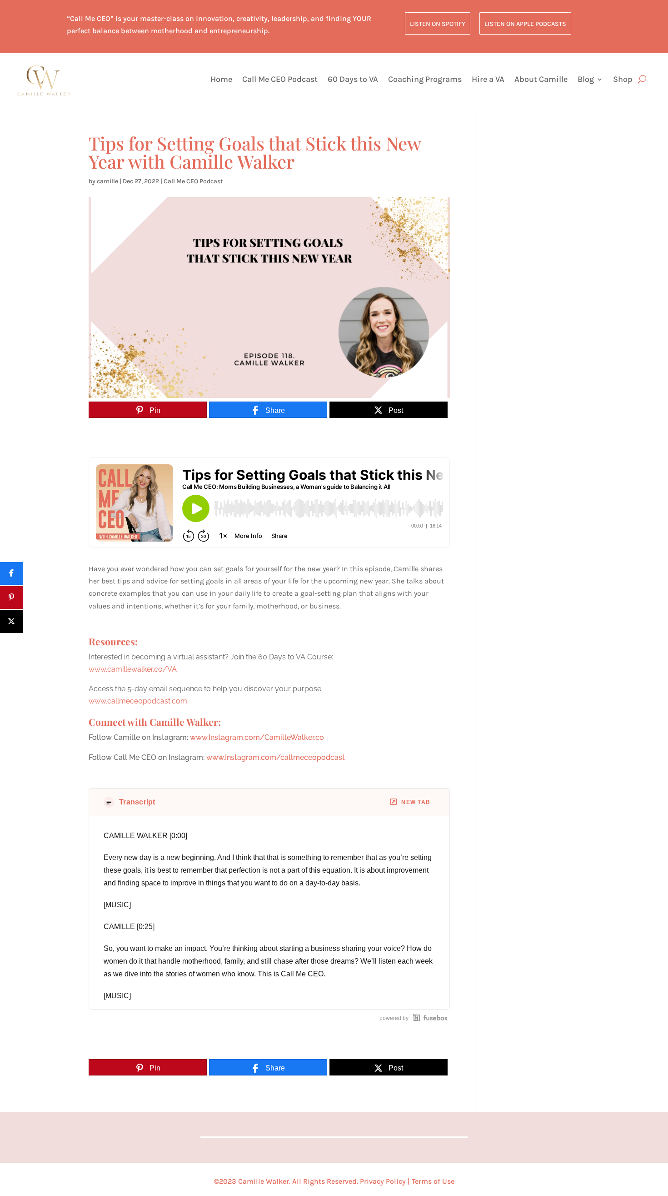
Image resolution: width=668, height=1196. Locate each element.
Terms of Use (433, 1181)
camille (107, 181)
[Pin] (11, 597)
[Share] (11, 573)
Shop (623, 80)
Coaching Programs (425, 80)
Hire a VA (488, 80)
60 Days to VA (353, 80)
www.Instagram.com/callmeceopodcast (275, 757)
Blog (586, 80)
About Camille (541, 80)
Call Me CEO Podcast (280, 80)
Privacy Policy (383, 1181)
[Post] (11, 621)
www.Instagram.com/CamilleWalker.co (257, 737)
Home (221, 80)
